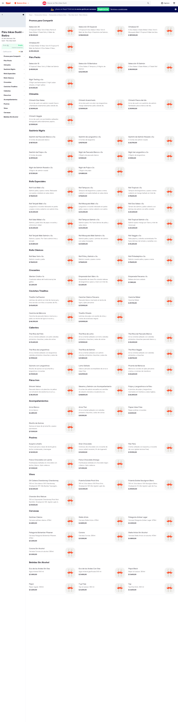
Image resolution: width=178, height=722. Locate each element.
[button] (21, 3)
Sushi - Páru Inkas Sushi (9, 41)
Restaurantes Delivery (41, 15)
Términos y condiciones (118, 9)
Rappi (31, 15)
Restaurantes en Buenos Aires (57, 15)
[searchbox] (96, 3)
